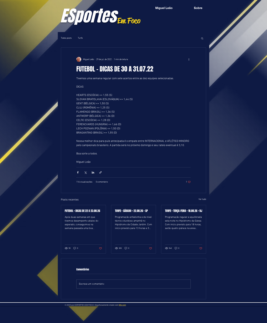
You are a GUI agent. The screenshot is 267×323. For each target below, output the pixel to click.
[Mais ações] (189, 59)
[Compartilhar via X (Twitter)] (85, 172)
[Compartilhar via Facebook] (77, 172)
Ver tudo (202, 199)
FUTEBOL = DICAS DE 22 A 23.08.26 (82, 211)
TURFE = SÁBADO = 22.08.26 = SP (131, 211)
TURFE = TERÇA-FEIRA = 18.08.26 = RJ (183, 211)
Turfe (80, 38)
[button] (202, 38)
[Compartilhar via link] (100, 172)
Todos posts (66, 38)
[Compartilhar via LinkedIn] (92, 172)
